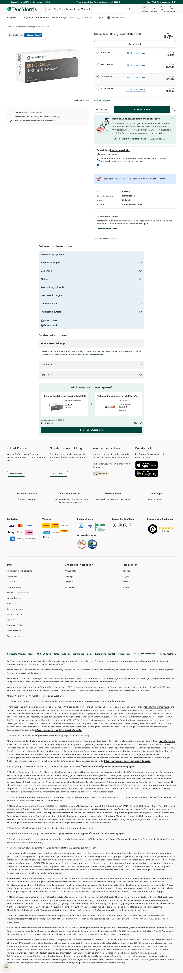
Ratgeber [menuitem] (100, 17)
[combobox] (89, 9)
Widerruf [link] (47, 654)
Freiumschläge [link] (14, 587)
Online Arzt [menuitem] (87, 17)
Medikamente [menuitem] (42, 17)
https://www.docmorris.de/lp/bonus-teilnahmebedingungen (104, 767)
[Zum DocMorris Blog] (114, 525)
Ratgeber (69, 581)
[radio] (97, 52)
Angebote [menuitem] (28, 17)
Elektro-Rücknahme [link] (96, 654)
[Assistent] (6, 967)
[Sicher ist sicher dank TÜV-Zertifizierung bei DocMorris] (81, 525)
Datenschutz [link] (60, 654)
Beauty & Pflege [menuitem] (59, 17)
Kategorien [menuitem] (12, 17)
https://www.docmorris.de (156, 707)
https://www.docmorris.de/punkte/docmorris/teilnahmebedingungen (90, 834)
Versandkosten (14, 598)
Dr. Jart (125, 587)
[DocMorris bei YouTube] (130, 525)
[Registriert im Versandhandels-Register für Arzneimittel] (100, 527)
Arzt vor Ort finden (157, 139)
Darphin (126, 581)
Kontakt (112, 654)
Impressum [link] (124, 654)
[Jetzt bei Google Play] (154, 473)
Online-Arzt (12, 576)
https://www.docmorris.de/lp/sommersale (104, 701)
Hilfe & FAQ (12, 603)
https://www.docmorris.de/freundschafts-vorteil (58, 730)
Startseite (10, 26)
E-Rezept (11, 581)
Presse (31, 654)
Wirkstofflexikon (72, 587)
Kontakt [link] (10, 619)
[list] (48, 65)
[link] (82, 544)
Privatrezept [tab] (135, 44)
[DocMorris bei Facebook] (120, 525)
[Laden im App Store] (154, 465)
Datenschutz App (76, 654)
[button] (130, 139)
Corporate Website (16, 654)
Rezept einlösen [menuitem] (118, 17)
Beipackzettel (50, 321)
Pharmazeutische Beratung (19, 571)
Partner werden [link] (14, 636)
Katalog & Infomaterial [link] (17, 592)
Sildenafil (126, 200)
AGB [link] (39, 654)
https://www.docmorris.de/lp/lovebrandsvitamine (114, 809)
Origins (125, 576)
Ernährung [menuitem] (74, 17)
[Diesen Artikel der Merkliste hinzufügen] (174, 109)
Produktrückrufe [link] (14, 614)
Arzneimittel (70, 571)
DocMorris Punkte (15, 625)
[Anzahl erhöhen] (105, 109)
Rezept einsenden (94, 355)
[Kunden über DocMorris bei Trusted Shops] (161, 529)
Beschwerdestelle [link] (15, 609)
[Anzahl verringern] (97, 109)
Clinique (126, 571)
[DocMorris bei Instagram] (125, 525)
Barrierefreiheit (14, 630)
